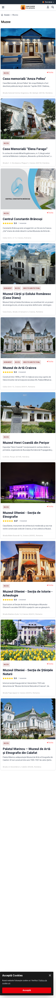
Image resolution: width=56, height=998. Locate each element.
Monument (8, 288)
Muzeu (6, 73)
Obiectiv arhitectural (31, 288)
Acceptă (27, 990)
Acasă (7, 15)
